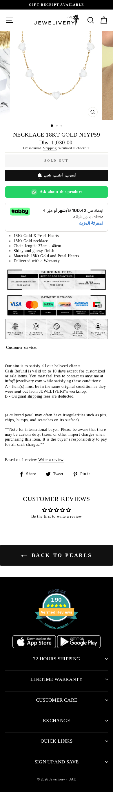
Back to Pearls (60, 555)
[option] (56, 5)
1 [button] (52, 125)
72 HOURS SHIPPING (56, 658)
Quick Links (56, 741)
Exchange (56, 720)
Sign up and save (56, 762)
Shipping (50, 148)
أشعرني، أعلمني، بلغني (60, 175)
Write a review (51, 459)
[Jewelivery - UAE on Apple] (34, 646)
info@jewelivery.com (23, 381)
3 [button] (62, 126)
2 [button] (57, 126)
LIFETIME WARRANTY (56, 679)
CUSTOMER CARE (56, 700)
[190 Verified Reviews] (56, 632)
